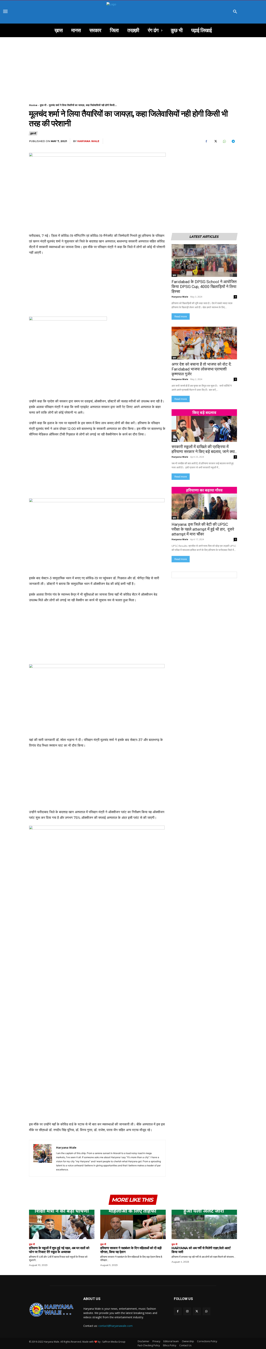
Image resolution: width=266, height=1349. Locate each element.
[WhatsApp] (224, 141)
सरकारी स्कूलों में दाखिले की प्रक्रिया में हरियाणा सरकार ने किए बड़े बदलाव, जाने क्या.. (204, 449)
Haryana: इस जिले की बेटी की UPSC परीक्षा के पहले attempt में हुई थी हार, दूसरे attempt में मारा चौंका (203, 529)
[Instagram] (187, 1311)
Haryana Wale (88, 141)
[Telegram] (233, 141)
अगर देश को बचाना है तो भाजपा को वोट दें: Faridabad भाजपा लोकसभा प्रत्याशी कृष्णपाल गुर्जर (202, 369)
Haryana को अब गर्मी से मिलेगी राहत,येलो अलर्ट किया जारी (201, 1250)
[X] (215, 141)
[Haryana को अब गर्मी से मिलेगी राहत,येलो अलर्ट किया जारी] (204, 1224)
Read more (180, 316)
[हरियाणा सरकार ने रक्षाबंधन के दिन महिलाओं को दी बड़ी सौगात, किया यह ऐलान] (133, 1224)
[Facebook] (206, 141)
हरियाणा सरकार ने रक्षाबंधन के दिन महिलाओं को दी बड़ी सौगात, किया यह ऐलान (130, 1250)
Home (33, 105)
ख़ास (174, 275)
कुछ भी (43, 105)
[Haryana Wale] (42, 1158)
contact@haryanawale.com (115, 1326)
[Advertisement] (133, 66)
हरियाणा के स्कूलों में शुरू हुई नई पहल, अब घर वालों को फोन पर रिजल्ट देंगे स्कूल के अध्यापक (59, 1250)
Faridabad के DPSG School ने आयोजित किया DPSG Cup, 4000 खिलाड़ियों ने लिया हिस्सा (204, 286)
